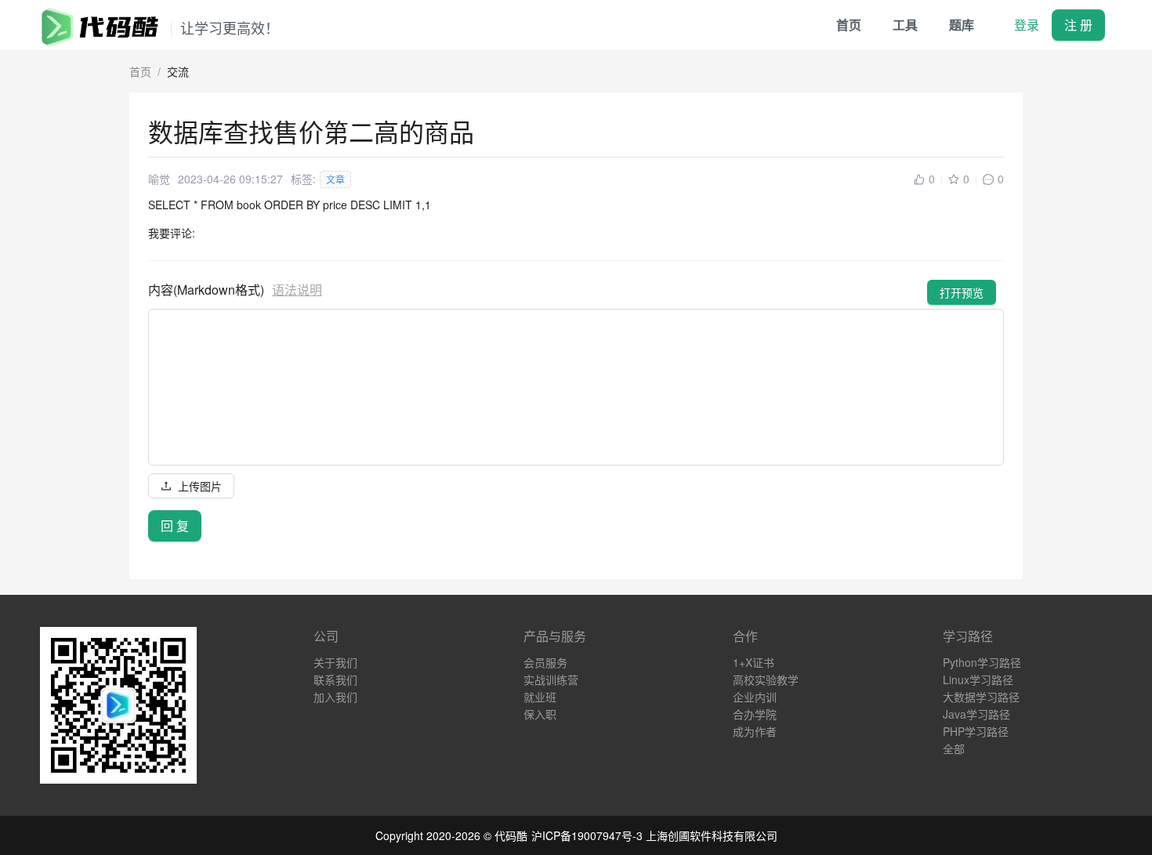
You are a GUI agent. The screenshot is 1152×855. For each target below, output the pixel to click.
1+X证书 (753, 662)
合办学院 (755, 714)
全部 (954, 748)
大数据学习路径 (981, 697)
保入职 (539, 714)
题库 (961, 25)
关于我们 (335, 662)
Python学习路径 (982, 662)
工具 (905, 25)
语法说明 (297, 290)
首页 (848, 25)
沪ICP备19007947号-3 (587, 835)
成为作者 (755, 731)
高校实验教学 (766, 679)
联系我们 (335, 679)
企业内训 (755, 697)
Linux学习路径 (978, 679)
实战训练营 (550, 679)
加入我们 (335, 697)
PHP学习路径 (976, 731)
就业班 (539, 697)
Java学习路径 (976, 714)
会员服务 (545, 662)
